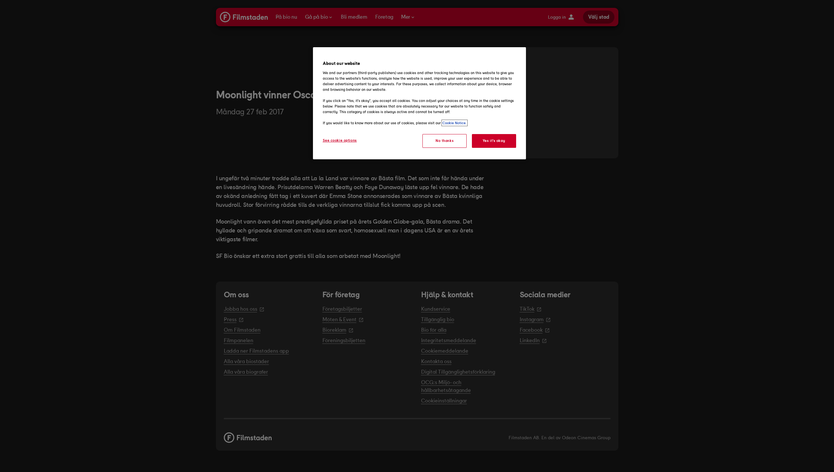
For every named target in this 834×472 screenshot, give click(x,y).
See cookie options (340, 140)
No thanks (445, 140)
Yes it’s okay (494, 140)
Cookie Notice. (454, 123)
